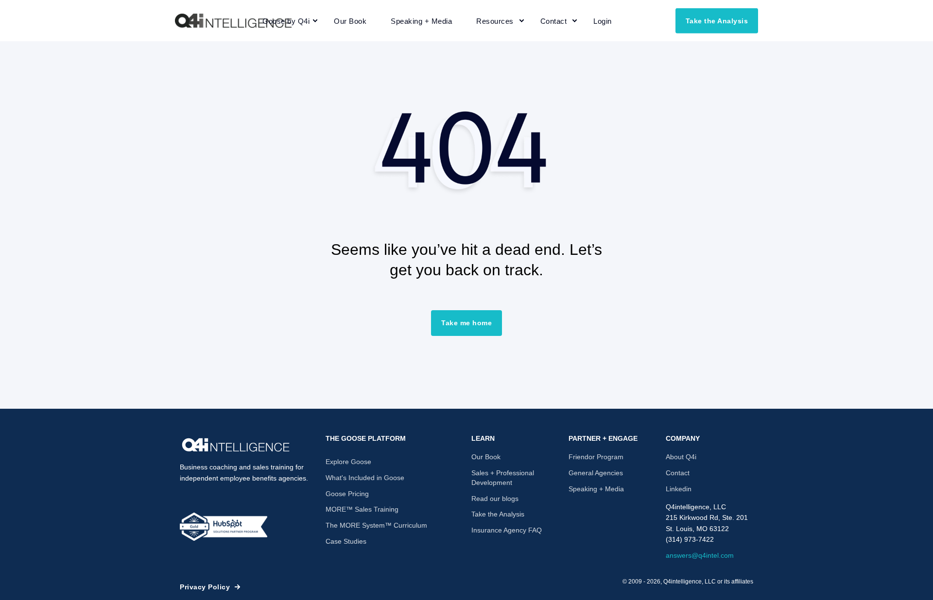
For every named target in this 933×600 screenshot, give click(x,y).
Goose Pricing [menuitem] (347, 494)
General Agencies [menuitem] (596, 473)
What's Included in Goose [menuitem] (365, 478)
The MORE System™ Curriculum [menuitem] (376, 525)
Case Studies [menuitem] (346, 541)
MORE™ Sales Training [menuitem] (362, 509)
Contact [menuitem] (678, 473)
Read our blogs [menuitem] (494, 498)
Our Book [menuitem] (486, 457)
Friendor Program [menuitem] (596, 457)
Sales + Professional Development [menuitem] (502, 477)
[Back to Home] (233, 21)
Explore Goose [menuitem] (348, 462)
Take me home (466, 323)
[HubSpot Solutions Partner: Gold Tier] (223, 527)
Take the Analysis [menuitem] (497, 514)
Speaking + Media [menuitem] (596, 489)
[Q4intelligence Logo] (236, 445)
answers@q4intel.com (700, 555)
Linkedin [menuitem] (678, 489)
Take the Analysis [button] (717, 20)
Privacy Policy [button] (205, 587)
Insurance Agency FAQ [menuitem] (506, 530)
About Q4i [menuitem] (681, 457)
